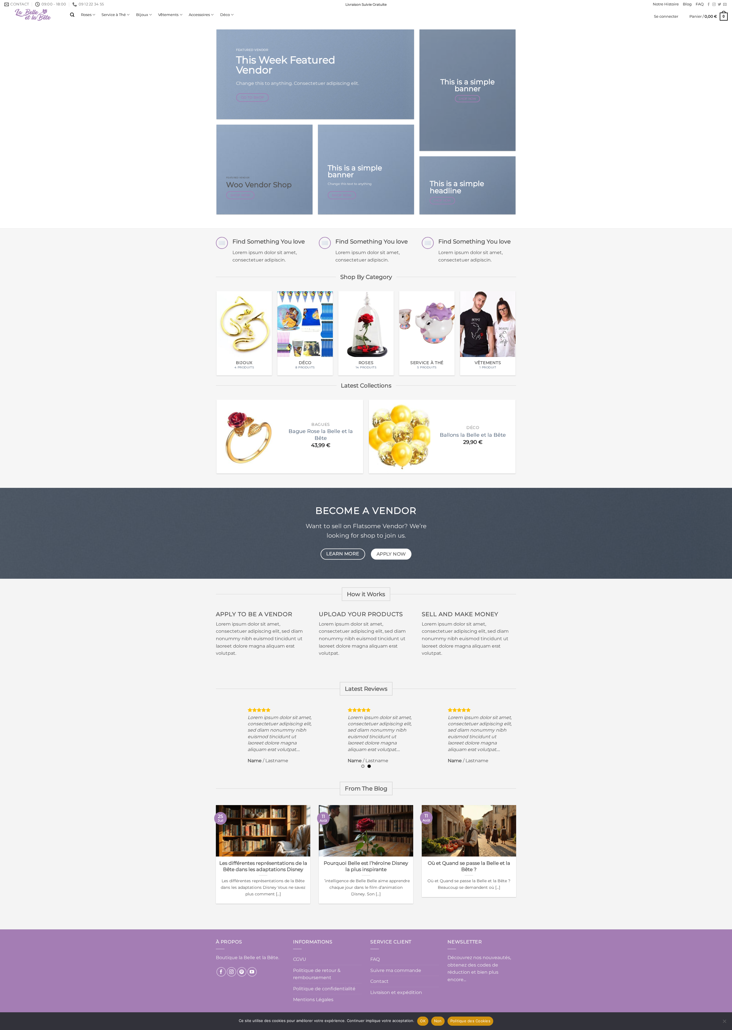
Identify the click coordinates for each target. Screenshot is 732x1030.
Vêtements (168, 15)
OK (422, 1021)
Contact (379, 981)
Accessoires (199, 15)
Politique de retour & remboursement (317, 974)
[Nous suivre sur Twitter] (719, 5)
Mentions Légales (313, 999)
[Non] (724, 1022)
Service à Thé (114, 15)
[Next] (521, 321)
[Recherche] (72, 14)
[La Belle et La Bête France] (32, 15)
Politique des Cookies (470, 1021)
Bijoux (142, 15)
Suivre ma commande (395, 970)
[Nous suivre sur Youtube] (252, 972)
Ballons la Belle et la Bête (473, 435)
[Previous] (211, 321)
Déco (225, 15)
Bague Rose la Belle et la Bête (321, 434)
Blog (687, 4)
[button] (666, 16)
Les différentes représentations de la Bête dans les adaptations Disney (263, 866)
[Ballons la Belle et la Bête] (399, 437)
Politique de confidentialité (324, 988)
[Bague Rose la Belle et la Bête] (247, 437)
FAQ (700, 4)
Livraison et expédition (396, 992)
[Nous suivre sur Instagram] (714, 5)
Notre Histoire (666, 4)
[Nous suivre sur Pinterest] (241, 972)
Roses (86, 15)
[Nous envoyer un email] (725, 5)
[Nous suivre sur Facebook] (708, 5)
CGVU (299, 959)
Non (438, 1021)
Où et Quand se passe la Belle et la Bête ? (469, 866)
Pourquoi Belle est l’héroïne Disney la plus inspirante (366, 866)
